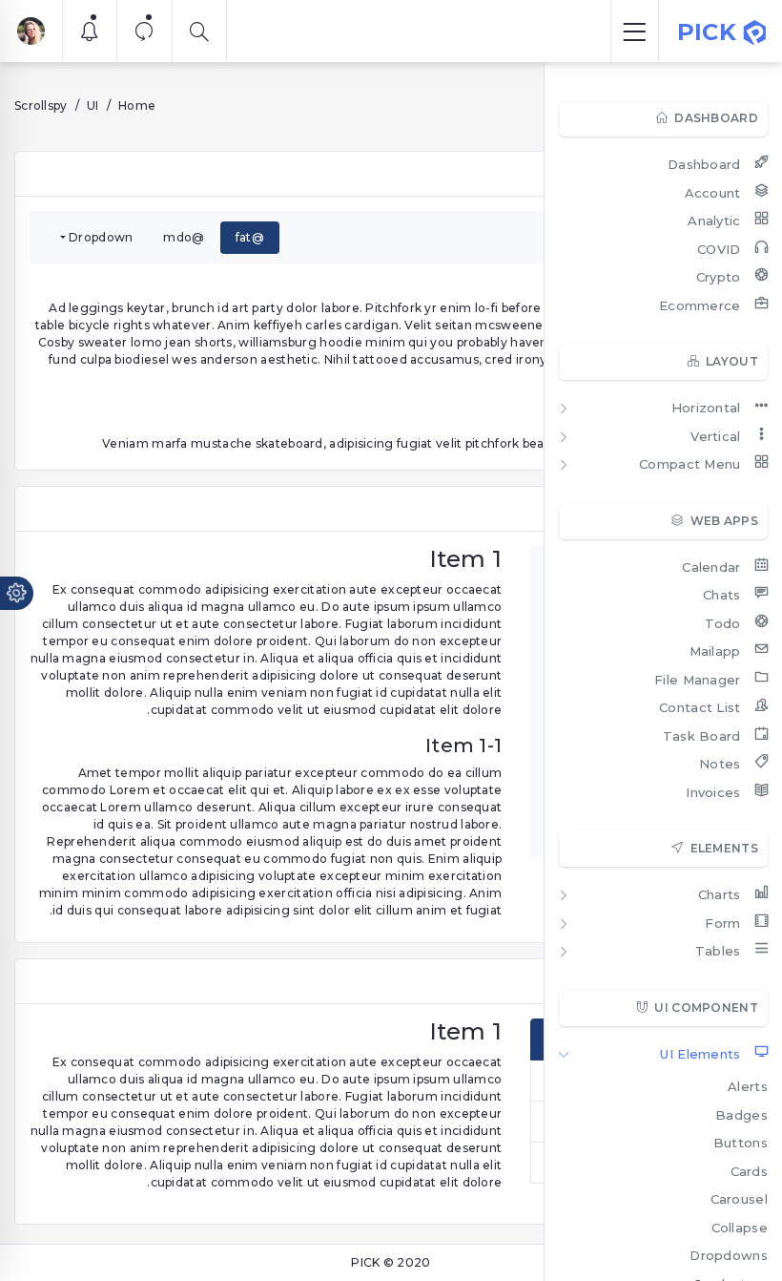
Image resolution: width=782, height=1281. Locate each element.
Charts (719, 894)
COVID (719, 249)
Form (722, 923)
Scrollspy (41, 105)
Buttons (740, 1142)
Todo (722, 623)
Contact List (700, 707)
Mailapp (715, 651)
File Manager (697, 679)
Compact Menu (690, 464)
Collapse (739, 1227)
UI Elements (700, 1053)
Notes (720, 763)
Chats (722, 594)
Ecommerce (700, 305)
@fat (250, 237)
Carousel (739, 1199)
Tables (718, 950)
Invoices (713, 792)
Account (713, 192)
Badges (741, 1115)
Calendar (711, 567)
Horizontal (706, 407)
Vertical (715, 436)
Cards (749, 1171)
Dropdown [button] (101, 237)
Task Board (702, 736)
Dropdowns (728, 1255)
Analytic (714, 220)
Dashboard (704, 164)
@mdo (183, 237)
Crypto (718, 276)
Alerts (748, 1086)
